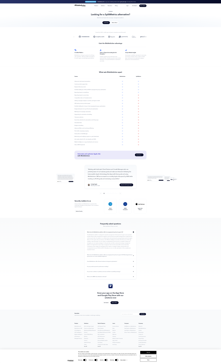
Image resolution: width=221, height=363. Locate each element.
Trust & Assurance (142, 336)
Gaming (85, 332)
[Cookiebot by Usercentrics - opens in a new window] (70, 361)
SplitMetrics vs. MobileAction (130, 326)
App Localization (101, 334)
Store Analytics (101, 328)
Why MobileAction (142, 328)
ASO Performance (101, 336)
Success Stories (116, 326)
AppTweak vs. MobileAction (130, 328)
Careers (140, 330)
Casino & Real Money (88, 334)
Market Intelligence (78, 334)
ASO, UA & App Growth (89, 326)
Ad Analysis (100, 342)
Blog (113, 328)
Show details (123, 360)
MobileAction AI (78, 326)
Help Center (115, 340)
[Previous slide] (100, 193)
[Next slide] (120, 193)
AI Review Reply (101, 338)
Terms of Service (142, 344)
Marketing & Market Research (90, 330)
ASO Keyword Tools (102, 326)
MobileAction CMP (78, 328)
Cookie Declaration (142, 342)
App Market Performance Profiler (104, 332)
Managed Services (78, 338)
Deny (148, 359)
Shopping (86, 338)
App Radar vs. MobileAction (130, 330)
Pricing (116, 5)
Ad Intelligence (78, 330)
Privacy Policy (141, 338)
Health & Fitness (87, 342)
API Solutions (77, 336)
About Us (140, 326)
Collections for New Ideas (103, 344)
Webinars (114, 334)
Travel (85, 344)
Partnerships (141, 332)
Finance (85, 340)
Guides (114, 332)
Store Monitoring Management (104, 330)
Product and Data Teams (89, 328)
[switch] (96, 360)
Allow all (148, 352)
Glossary (114, 336)
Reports (114, 330)
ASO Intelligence (78, 332)
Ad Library (115, 344)
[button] (104, 193)
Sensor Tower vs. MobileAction (130, 332)
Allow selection (148, 356)
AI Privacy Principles (142, 340)
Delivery (85, 336)
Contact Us (141, 334)
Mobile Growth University (118, 338)
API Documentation (116, 342)
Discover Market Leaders (103, 340)
